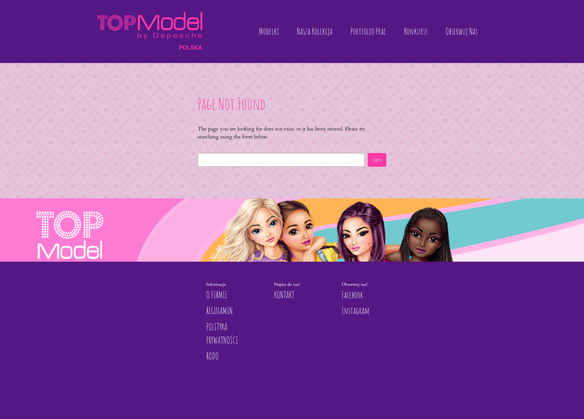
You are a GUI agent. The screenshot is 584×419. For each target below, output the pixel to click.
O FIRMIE (216, 294)
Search (377, 160)
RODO (212, 355)
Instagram (356, 310)
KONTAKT (284, 294)
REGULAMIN (219, 310)
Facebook (352, 294)
